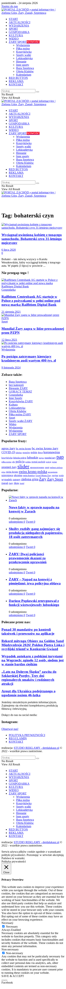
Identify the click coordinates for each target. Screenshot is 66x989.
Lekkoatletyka (24, 58)
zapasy (17, 479)
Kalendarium (23, 74)
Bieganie (21, 61)
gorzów (26, 452)
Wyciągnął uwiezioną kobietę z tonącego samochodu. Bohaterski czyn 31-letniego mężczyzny (31, 239)
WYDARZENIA (19, 25)
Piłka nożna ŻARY (20, 414)
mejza (41, 458)
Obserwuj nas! (9, 728)
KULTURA (16, 35)
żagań (4, 483)
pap (60, 457)
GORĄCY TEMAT (20, 391)
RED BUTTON (18, 77)
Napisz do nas (9, 6)
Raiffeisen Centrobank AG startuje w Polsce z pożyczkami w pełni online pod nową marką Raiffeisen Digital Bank (30, 301)
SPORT (13, 28)
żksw (16, 483)
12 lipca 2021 (9, 339)
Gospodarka (8, 289)
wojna (55, 475)
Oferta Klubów (25, 71)
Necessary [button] (7, 922)
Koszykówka (24, 51)
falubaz (19, 452)
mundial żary (50, 458)
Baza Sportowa (25, 68)
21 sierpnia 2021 (11, 311)
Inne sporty (22, 64)
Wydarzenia (23, 45)
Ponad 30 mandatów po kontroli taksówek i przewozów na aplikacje (27, 631)
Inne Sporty (15, 398)
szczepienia (52, 472)
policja (20, 461)
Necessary (12, 926)
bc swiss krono (23, 448)
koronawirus (51, 452)
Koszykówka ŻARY (21, 401)
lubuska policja (19, 458)
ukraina (18, 475)
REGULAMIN (18, 738)
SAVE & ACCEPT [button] (12, 976)
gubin (34, 452)
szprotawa (7, 475)
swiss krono (12, 471)
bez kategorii (16, 385)
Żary (42, 479)
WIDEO (14, 38)
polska (28, 462)
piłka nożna (6, 462)
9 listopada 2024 (11, 367)
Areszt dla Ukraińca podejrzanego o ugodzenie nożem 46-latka (28, 693)
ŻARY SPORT (24, 41)
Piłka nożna (23, 48)
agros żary (8, 448)
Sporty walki (23, 55)
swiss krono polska (33, 471)
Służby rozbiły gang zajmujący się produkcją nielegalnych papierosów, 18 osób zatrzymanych (36, 533)
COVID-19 (8, 452)
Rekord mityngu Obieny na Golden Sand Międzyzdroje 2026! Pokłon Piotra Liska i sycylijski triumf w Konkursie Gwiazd (32, 645)
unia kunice (29, 475)
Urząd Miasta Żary (43, 476)
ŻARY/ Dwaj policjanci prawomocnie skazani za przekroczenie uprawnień (28, 558)
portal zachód (38, 461)
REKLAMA (16, 81)
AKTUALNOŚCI (19, 22)
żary (11, 483)
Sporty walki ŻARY (20, 421)
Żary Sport (55, 479)
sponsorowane (37, 467)
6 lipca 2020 (8, 249)
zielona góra (29, 479)
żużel (22, 483)
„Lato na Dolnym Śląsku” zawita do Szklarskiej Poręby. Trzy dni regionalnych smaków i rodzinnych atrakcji (28, 678)
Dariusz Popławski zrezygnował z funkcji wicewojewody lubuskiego (34, 603)
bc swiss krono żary (45, 448)
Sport (4, 321)
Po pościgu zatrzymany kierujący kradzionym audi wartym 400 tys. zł (28, 358)
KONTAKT (16, 84)
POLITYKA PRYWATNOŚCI (27, 735)
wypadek (6, 479)
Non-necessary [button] (10, 949)
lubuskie (32, 457)
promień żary (9, 467)
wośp (61, 475)
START (13, 19)
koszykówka (6, 458)
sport (47, 467)
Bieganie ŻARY (18, 388)
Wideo (12, 424)
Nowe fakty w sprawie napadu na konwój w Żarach (34, 509)
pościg (48, 462)
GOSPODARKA (19, 32)
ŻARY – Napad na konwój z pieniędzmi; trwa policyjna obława (35, 581)
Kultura (13, 404)
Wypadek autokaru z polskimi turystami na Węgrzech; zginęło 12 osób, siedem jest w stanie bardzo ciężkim (32, 660)
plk (13, 462)
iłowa (40, 452)
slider (23, 466)
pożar (54, 462)
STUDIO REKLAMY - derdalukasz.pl (36, 747)
